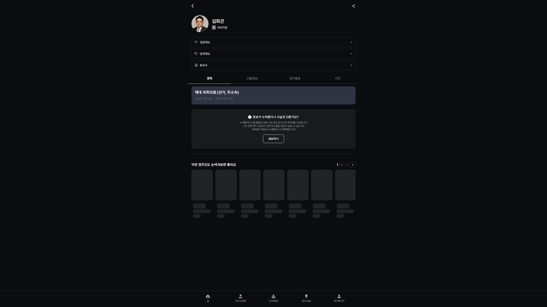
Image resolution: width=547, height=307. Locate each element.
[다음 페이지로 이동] (353, 165)
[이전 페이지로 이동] (347, 165)
